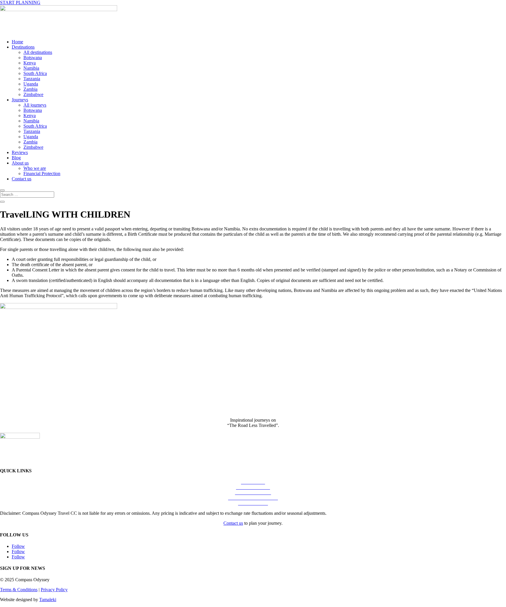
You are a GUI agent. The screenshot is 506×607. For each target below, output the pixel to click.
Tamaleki (47, 599)
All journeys (34, 104)
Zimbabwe (33, 94)
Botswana (32, 57)
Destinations (23, 47)
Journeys (20, 99)
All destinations (37, 52)
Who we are (34, 168)
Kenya (29, 62)
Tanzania (31, 78)
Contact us (21, 178)
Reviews (20, 152)
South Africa (35, 73)
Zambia (30, 89)
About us (20, 162)
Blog (16, 157)
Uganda (30, 83)
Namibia (31, 68)
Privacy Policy (54, 589)
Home (17, 41)
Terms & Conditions (18, 589)
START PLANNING (20, 2)
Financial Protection (41, 173)
